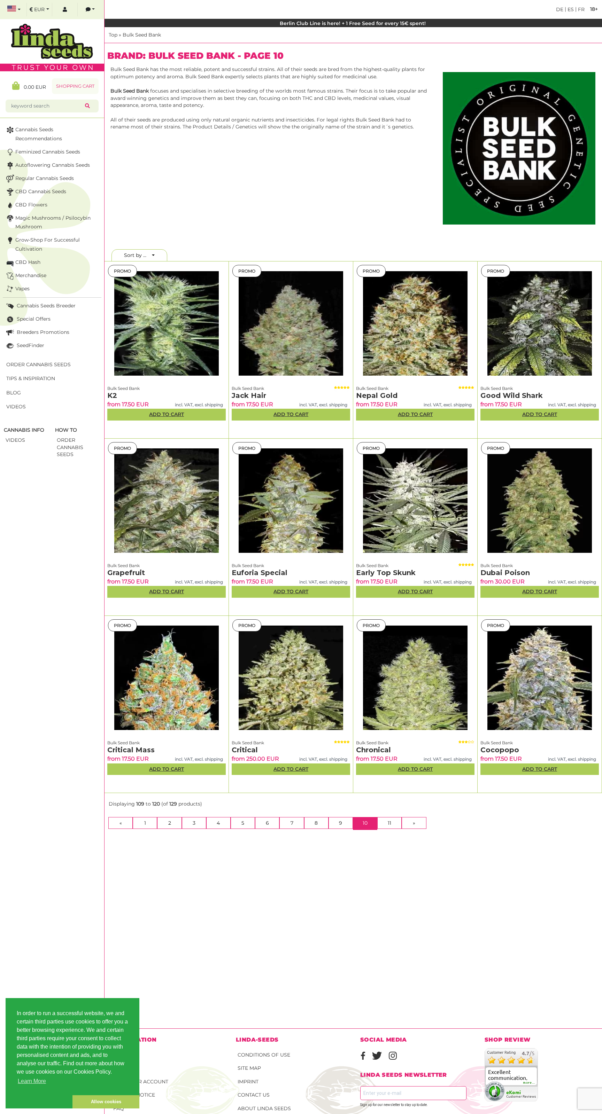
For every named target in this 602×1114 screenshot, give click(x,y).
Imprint (248, 1081)
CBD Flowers (31, 205)
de (559, 9)
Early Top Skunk (386, 572)
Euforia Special (259, 572)
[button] (39, 1101)
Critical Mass (131, 750)
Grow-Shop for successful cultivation (47, 244)
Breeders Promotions (42, 332)
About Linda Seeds (264, 1108)
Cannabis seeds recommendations (38, 134)
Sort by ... (137, 255)
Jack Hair (249, 395)
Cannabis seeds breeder (45, 306)
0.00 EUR (33, 87)
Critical (245, 750)
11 (389, 823)
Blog (13, 393)
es (570, 9)
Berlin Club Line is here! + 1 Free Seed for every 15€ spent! (353, 23)
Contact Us (254, 1095)
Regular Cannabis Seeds (44, 178)
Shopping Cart (75, 86)
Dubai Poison (505, 572)
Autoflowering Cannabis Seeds (52, 165)
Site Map (249, 1068)
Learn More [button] (32, 1081)
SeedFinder (29, 345)
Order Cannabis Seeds (38, 364)
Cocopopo (499, 750)
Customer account (140, 1081)
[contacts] (90, 9)
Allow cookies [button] (106, 1101)
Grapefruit (126, 572)
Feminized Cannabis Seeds (47, 152)
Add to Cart (166, 414)
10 (370, 822)
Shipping (125, 1055)
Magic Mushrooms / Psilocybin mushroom (53, 222)
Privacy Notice (134, 1095)
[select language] (13, 9)
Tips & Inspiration (30, 378)
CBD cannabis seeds (40, 191)
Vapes (22, 288)
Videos (16, 406)
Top (113, 35)
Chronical (373, 750)
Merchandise (30, 275)
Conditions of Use (264, 1055)
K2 (112, 395)
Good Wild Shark (511, 395)
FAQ (118, 1108)
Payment (125, 1068)
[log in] (64, 9)
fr (581, 9)
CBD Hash (27, 262)
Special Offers (33, 319)
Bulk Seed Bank (142, 35)
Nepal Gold (377, 395)
